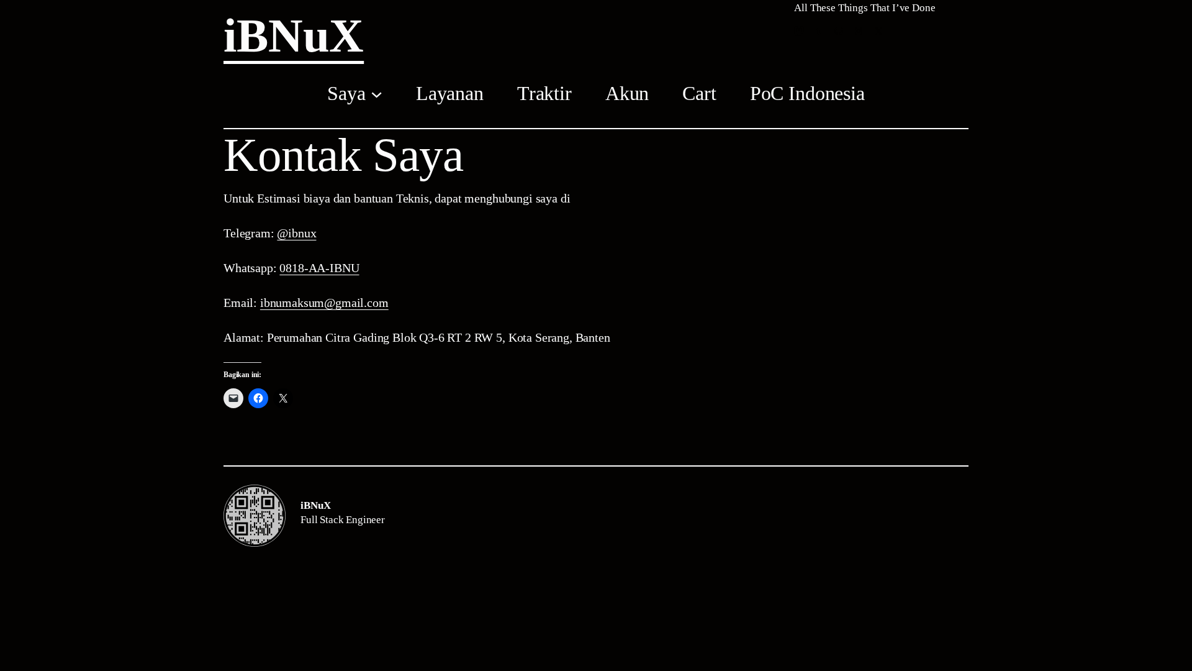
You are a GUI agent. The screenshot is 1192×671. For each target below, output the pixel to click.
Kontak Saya (343, 155)
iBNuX (294, 35)
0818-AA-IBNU (319, 268)
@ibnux (296, 233)
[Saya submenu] (376, 93)
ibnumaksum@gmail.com (324, 302)
